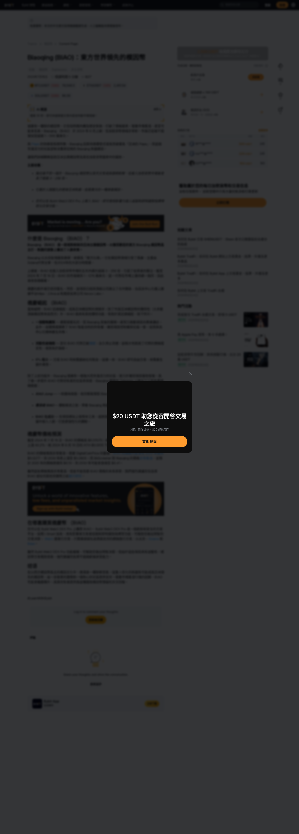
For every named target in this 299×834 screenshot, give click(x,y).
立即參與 (149, 441)
